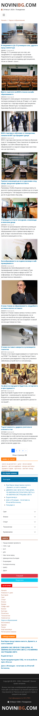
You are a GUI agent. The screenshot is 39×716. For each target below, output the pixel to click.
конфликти (6, 471)
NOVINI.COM (18, 5)
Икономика (5, 622)
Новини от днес (7, 593)
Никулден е (10, 505)
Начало (4, 20)
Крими (3, 604)
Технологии (7, 527)
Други (5, 570)
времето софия (7, 468)
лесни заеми (27, 464)
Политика (5, 613)
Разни (3, 627)
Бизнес (3, 609)
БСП (4, 549)
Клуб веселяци (6, 629)
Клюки (5, 517)
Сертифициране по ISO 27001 (19, 698)
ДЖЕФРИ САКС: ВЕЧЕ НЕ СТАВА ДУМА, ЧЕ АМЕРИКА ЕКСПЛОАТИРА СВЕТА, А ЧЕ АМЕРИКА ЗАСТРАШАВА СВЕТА (20, 492)
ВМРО (5, 567)
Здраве (4, 625)
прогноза (17, 468)
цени (19, 464)
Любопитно (5, 618)
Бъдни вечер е (11, 497)
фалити (4, 466)
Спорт (5, 522)
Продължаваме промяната (12, 543)
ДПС (4, 552)
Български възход (9, 564)
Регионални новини (8, 632)
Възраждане (7, 561)
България (6, 479)
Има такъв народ (8, 555)
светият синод (27, 468)
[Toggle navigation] (3, 15)
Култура (4, 611)
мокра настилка (28, 466)
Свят (5, 512)
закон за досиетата (9, 464)
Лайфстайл (5, 606)
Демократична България (11, 558)
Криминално (8, 532)
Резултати (19, 580)
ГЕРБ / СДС (6, 546)
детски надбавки (15, 466)
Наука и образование (17, 20)
